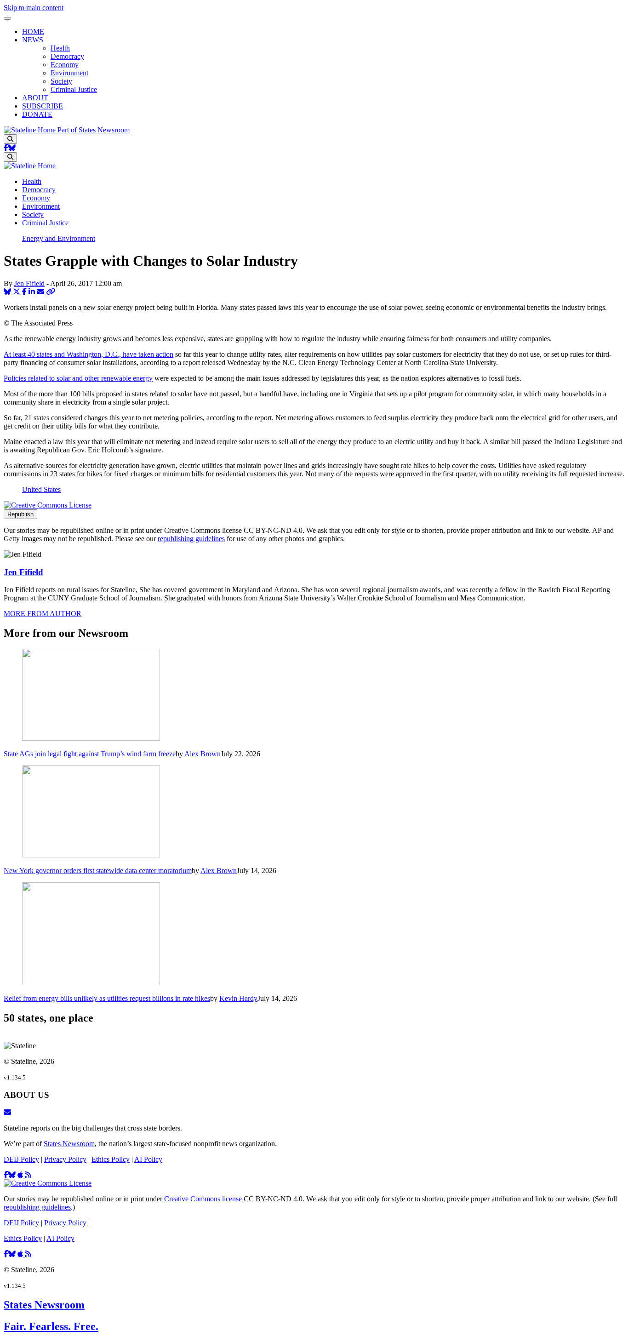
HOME (33, 31)
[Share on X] (17, 292)
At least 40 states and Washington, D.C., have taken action (88, 354)
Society (61, 81)
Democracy (67, 56)
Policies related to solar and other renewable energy (78, 378)
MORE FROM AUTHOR (42, 613)
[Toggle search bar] (10, 139)
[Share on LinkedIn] (33, 292)
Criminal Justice (74, 89)
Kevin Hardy (238, 998)
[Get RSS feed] (28, 1175)
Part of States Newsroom (93, 130)
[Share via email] (41, 292)
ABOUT (35, 98)
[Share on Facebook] (25, 292)
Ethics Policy (110, 1159)
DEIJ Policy (21, 1159)
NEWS (32, 40)
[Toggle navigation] (7, 18)
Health (60, 48)
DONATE (37, 114)
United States (41, 489)
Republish (20, 514)
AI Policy (148, 1159)
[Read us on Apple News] (21, 1254)
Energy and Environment (58, 238)
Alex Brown (202, 754)
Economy (65, 65)
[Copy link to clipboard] (50, 292)
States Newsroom (69, 1144)
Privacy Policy (65, 1159)
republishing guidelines (191, 539)
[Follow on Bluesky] (12, 148)
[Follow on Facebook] (6, 148)
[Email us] (7, 1112)
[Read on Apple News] (21, 1175)
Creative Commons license (203, 1199)
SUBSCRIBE (42, 106)
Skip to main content (33, 7)
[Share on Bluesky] (8, 292)
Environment (69, 73)
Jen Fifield (29, 283)
